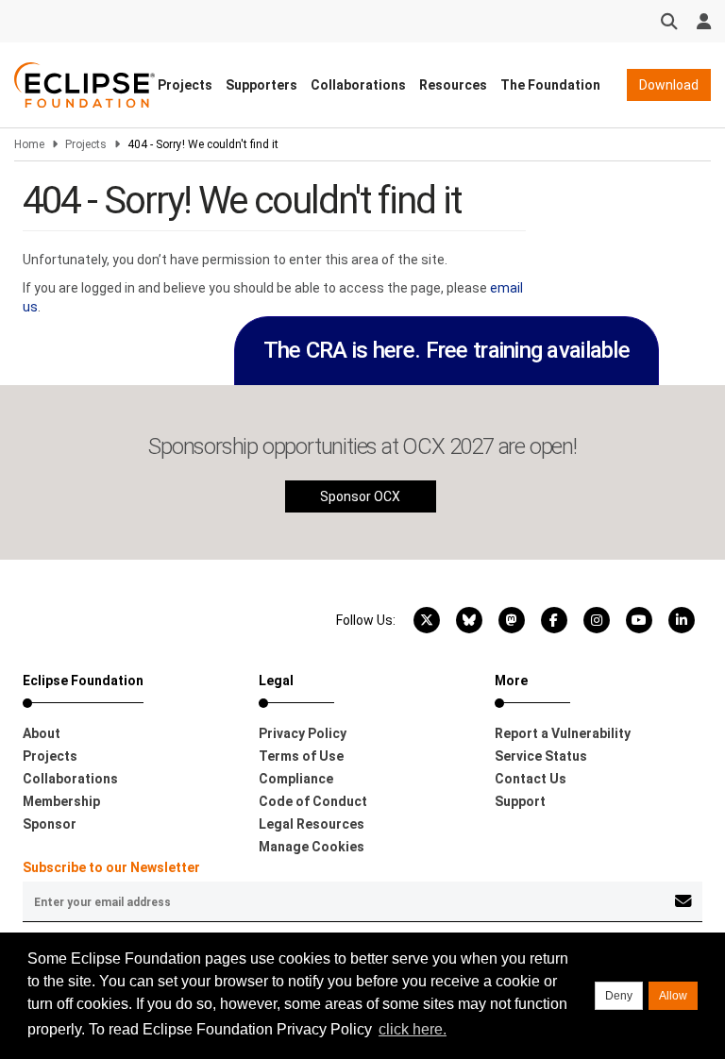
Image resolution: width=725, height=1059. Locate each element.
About (41, 733)
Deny (618, 995)
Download (669, 84)
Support (520, 801)
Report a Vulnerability (563, 733)
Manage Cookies (311, 846)
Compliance (296, 778)
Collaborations (358, 84)
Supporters (261, 84)
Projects (185, 84)
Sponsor (49, 824)
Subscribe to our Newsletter (111, 867)
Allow (673, 995)
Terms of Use (301, 756)
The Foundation (550, 84)
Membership (61, 801)
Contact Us (530, 778)
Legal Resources (311, 824)
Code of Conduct (313, 801)
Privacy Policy (302, 733)
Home (29, 144)
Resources (453, 84)
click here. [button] (413, 1029)
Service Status (541, 756)
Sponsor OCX (360, 496)
